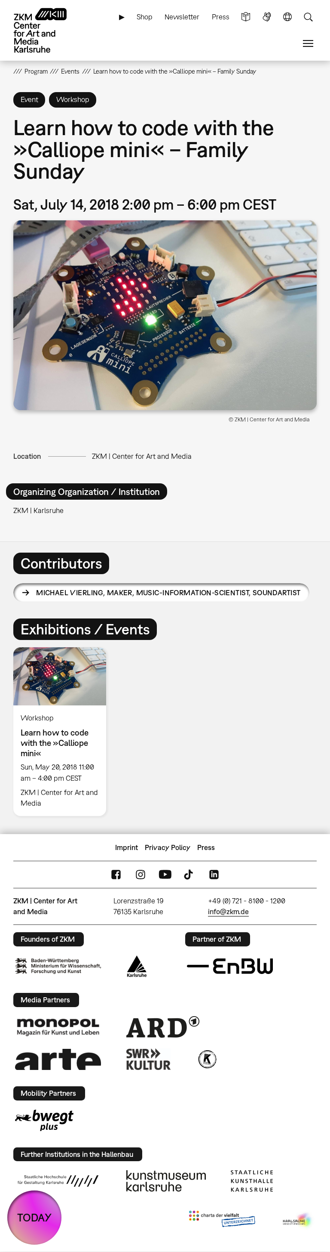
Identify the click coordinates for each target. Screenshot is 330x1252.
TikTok (189, 874)
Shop (145, 16)
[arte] (58, 1059)
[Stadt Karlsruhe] (136, 966)
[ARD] (162, 1027)
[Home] (47, 30)
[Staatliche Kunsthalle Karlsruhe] (252, 1181)
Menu (308, 43)
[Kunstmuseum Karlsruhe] (166, 1181)
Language (287, 17)
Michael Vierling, (168, 592)
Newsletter (182, 16)
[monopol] (58, 1027)
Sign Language (266, 17)
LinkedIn (214, 874)
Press (220, 16)
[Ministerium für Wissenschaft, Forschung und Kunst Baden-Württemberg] (58, 966)
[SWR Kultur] (148, 1059)
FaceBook (116, 874)
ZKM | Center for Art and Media (142, 456)
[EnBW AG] (230, 966)
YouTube (165, 874)
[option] (63, 731)
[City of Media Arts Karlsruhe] (298, 1220)
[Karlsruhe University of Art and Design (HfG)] (58, 1181)
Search (308, 17)
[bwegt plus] (44, 1120)
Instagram (140, 874)
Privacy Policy (167, 847)
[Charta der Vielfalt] (222, 1220)
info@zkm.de (228, 911)
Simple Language (245, 17)
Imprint (126, 847)
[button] (165, 315)
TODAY (34, 1217)
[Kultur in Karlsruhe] (206, 1059)
